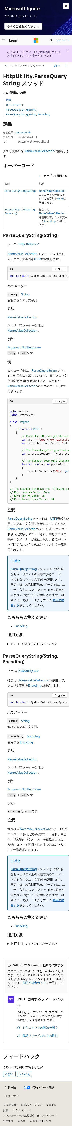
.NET (16, 65)
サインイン (62, 40)
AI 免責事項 (10, 1105)
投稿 (5, 1110)
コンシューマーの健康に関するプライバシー (29, 1115)
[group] (38, 276)
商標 (20, 1120)
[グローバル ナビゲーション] (3, 40)
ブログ (50, 1105)
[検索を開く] (51, 40)
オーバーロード (15, 104)
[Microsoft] (36, 40)
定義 (8, 99)
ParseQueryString (44, 370)
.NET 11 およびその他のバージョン (34, 644)
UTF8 (60, 198)
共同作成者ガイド (34, 983)
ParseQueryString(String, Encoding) (28, 114)
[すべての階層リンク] (6, 66)
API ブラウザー (32, 65)
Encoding (50, 221)
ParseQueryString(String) (21, 109)
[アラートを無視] (66, 6)
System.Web (23, 132)
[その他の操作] (66, 66)
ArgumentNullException (24, 347)
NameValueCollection (39, 151)
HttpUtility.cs (27, 244)
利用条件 (8, 1120)
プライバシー (20, 1110)
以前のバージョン (31, 1105)
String (25, 294)
